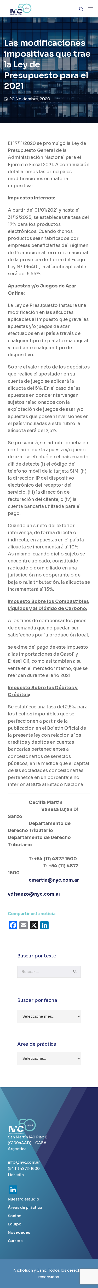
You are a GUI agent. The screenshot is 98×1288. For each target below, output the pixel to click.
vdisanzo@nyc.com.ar (34, 894)
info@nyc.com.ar (24, 1162)
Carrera (15, 1240)
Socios (14, 1215)
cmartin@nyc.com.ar (54, 880)
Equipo (14, 1224)
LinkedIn (16, 1174)
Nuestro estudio (23, 1199)
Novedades (19, 1232)
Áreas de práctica (25, 1207)
